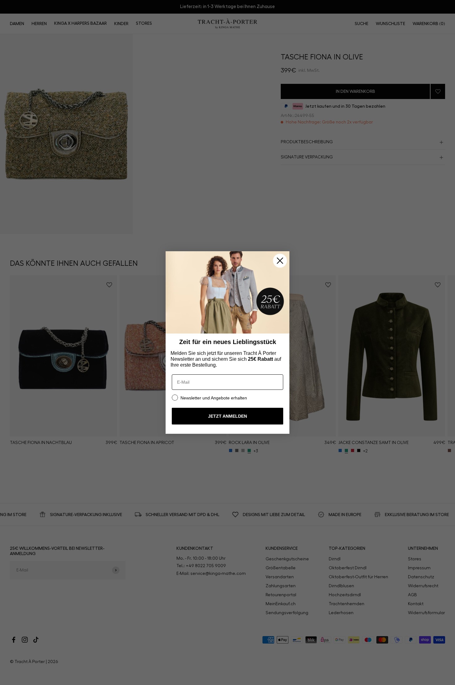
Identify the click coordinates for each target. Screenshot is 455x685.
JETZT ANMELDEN (227, 416)
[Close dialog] (280, 261)
